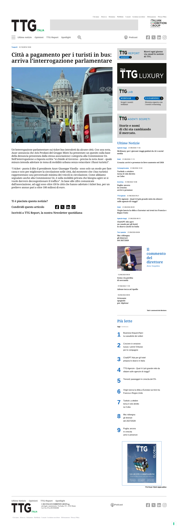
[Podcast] (126, 37)
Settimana (124, 327)
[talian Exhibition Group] (158, 23)
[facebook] (148, 37)
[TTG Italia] (28, 25)
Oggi (118, 327)
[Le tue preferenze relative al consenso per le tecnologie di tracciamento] (173, 523)
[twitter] (153, 37)
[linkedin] (159, 37)
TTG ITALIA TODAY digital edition (155, 487)
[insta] (163, 37)
